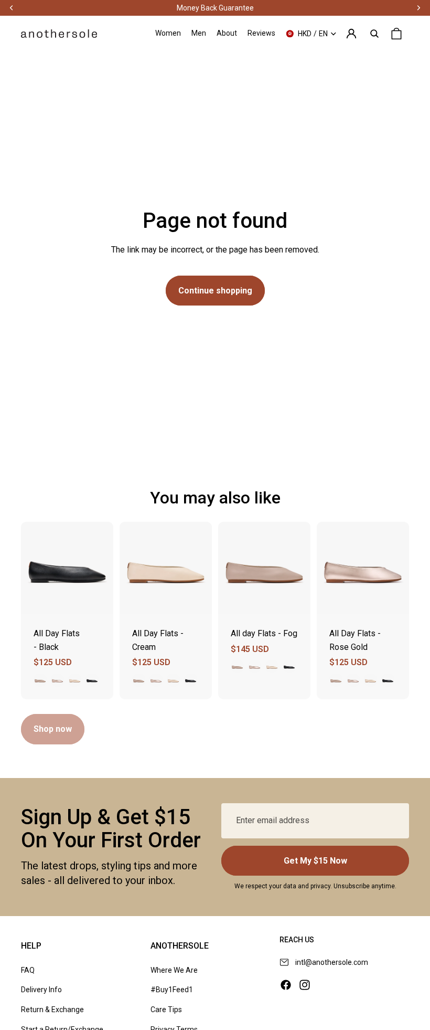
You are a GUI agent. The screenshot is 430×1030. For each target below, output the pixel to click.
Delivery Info (41, 989)
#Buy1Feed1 (171, 989)
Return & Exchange (52, 1009)
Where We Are (174, 970)
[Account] (351, 33)
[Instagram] (304, 985)
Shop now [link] (53, 729)
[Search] (374, 33)
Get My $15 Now (315, 861)
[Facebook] (286, 985)
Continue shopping (215, 291)
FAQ (28, 970)
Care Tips (166, 1009)
